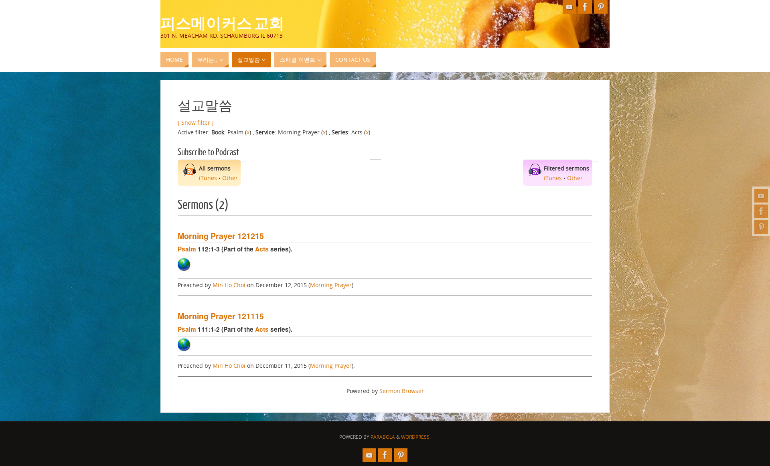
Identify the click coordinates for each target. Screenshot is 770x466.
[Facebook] (761, 211)
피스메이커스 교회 (222, 22)
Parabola (383, 437)
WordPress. (416, 437)
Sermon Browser (401, 391)
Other (230, 178)
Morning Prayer (331, 285)
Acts (262, 249)
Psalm (187, 249)
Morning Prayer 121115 (221, 316)
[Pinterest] (761, 227)
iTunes (208, 178)
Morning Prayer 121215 (221, 235)
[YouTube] (761, 196)
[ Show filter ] (196, 122)
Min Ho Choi (229, 285)
